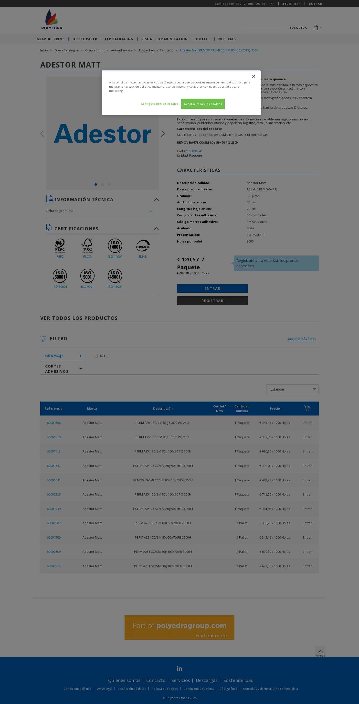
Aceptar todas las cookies (203, 104)
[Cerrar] (253, 76)
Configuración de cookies (160, 103)
